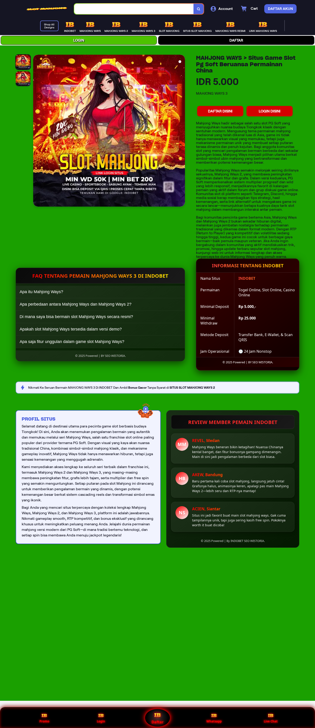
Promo (44, 721)
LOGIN (78, 40)
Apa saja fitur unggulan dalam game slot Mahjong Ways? (72, 341)
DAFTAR (236, 40)
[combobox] (134, 9)
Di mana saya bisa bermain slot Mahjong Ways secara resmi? (76, 316)
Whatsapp (214, 721)
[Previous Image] (37, 131)
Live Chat (271, 721)
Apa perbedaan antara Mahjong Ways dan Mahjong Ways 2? (75, 304)
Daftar (157, 722)
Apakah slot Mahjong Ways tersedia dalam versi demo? (71, 329)
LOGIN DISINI (269, 111)
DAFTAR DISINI (220, 111)
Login (101, 721)
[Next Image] (181, 131)
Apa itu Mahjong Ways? (41, 291)
